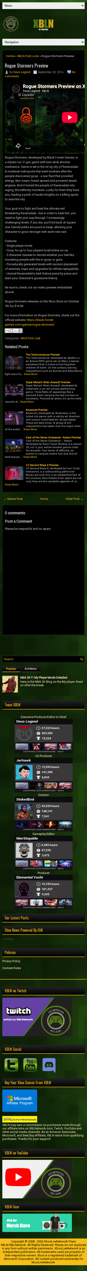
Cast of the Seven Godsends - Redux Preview (53, 437)
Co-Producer (43, 756)
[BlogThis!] (11, 330)
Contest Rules (11, 968)
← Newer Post (13, 499)
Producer (44, 873)
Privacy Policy (11, 961)
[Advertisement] (44, 644)
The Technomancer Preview (43, 354)
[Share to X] (15, 330)
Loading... (9, 939)
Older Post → (74, 499)
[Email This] (7, 330)
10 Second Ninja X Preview (42, 465)
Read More (30, 374)
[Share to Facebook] (20, 330)
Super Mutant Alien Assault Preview (48, 382)
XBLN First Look (28, 56)
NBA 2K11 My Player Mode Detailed (43, 677)
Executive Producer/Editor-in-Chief (43, 717)
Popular (11, 668)
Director (43, 795)
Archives (31, 668)
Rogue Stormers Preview (26, 65)
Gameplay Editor (43, 834)
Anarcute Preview (37, 409)
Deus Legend (21, 72)
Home (10, 56)
